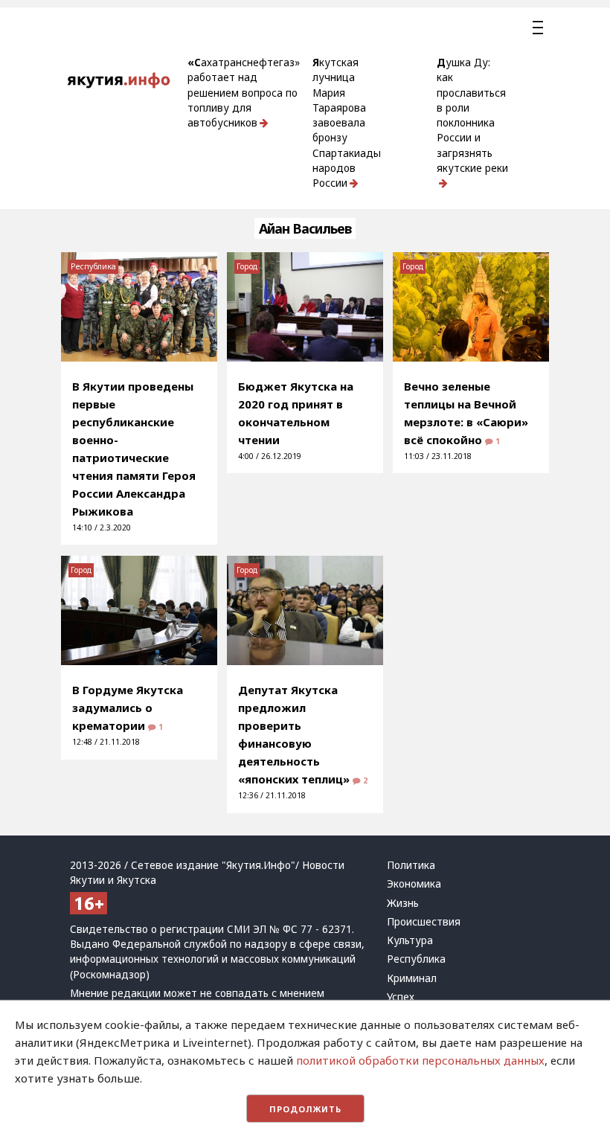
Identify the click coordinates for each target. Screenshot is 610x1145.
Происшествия (423, 921)
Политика (411, 865)
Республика (93, 266)
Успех (400, 997)
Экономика (414, 884)
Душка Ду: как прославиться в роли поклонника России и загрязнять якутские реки (472, 115)
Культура (410, 940)
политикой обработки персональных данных (420, 1060)
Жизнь (403, 903)
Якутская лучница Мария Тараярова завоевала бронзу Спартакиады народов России (346, 123)
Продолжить (305, 1108)
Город (247, 266)
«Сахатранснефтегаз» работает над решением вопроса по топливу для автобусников (243, 92)
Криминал (412, 978)
